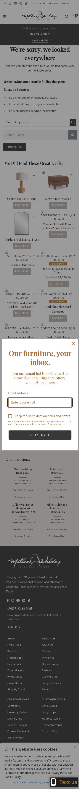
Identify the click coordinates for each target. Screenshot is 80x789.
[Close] (73, 343)
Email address (18, 393)
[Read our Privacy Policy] (69, 422)
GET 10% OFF (40, 435)
